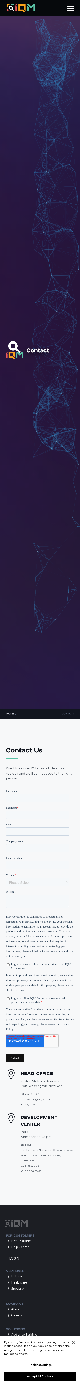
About (15, 1309)
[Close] (73, 1342)
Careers (16, 1315)
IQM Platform (21, 1241)
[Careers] (8, 1315)
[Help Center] (8, 1247)
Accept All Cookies (40, 1376)
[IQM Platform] (8, 1241)
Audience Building (24, 1334)
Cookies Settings (39, 1364)
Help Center (20, 1247)
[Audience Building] (8, 1335)
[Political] (8, 1276)
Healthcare (19, 1282)
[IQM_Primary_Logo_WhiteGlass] (33, 8)
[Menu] (68, 8)
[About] (8, 1309)
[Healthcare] (8, 1282)
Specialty (17, 1288)
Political (16, 1276)
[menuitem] (68, 8)
